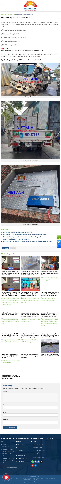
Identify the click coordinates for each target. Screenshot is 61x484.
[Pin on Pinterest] (32, 465)
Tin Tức (10, 14)
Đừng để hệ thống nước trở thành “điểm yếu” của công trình (22, 237)
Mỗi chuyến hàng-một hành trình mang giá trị (17, 232)
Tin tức (36, 479)
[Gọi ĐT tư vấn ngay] (59, 237)
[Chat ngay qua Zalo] (59, 246)
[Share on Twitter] (38, 461)
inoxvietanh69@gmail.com (9, 467)
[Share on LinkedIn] (35, 465)
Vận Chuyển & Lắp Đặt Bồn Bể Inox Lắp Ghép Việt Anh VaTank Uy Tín (24, 234)
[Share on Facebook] (35, 461)
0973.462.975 (5, 446)
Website (5, 419)
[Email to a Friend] (41, 461)
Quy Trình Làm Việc (38, 444)
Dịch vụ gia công (22, 461)
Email (4, 412)
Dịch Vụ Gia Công (28, 479)
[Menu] (59, 6)
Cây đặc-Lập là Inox (23, 458)
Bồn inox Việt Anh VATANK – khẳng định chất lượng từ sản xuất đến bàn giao (27, 241)
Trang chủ (4, 14)
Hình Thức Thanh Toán (39, 450)
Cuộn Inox (20, 444)
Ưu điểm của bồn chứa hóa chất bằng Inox (16, 239)
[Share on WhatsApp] (32, 461)
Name (4, 405)
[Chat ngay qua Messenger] (59, 242)
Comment (6, 391)
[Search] (1, 5)
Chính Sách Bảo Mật (38, 457)
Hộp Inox (20, 453)
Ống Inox (20, 450)
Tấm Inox (20, 447)
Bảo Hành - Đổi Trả (38, 447)
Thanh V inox (21, 455)
